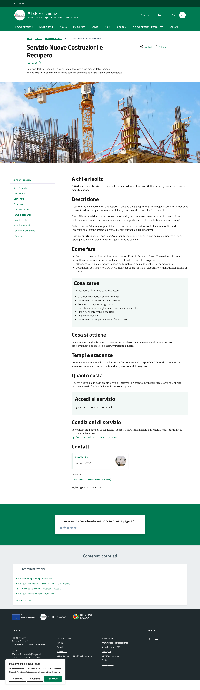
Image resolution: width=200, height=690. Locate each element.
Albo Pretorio (107, 638)
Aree (107, 27)
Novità (63, 27)
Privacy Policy (108, 664)
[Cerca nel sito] (182, 15)
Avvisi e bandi (46, 27)
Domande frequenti (110, 655)
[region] (35, 672)
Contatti (174, 27)
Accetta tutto (53, 678)
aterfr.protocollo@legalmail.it (29, 654)
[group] (100, 586)
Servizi (95, 27)
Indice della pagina (21, 180)
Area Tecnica (81, 457)
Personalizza (18, 678)
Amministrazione (24, 27)
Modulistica (79, 27)
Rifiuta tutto (35, 678)
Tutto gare (121, 27)
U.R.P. (14, 651)
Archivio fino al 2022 (111, 647)
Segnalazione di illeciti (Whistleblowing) (74, 655)
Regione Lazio (19, 3)
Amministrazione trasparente (148, 27)
